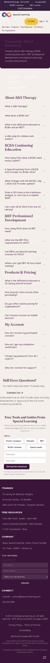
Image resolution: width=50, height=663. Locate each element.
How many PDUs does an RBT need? (25, 230)
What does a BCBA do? (25, 115)
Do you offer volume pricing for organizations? (25, 305)
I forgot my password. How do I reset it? (25, 357)
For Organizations (8, 30)
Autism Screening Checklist (15, 524)
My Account (14, 93)
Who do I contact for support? (25, 368)
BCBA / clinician (14, 447)
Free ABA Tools (9, 518)
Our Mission (38, 27)
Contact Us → (15, 392)
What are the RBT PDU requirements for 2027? (25, 241)
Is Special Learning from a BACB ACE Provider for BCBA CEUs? (25, 171)
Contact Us (26, 548)
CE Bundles (26, 499)
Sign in (42, 21)
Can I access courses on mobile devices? (25, 316)
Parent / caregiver (13, 441)
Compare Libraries (35, 505)
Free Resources (26, 27)
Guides (22, 518)
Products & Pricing (17, 87)
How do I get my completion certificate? (25, 346)
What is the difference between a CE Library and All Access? (25, 282)
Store (31, 21)
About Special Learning (13, 543)
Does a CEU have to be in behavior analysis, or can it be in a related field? (25, 195)
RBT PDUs (13, 82)
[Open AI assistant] (44, 657)
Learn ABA (32, 518)
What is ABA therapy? (25, 106)
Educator (30, 441)
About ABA (13, 76)
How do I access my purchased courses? (25, 334)
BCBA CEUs (31, 76)
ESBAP (16, 548)
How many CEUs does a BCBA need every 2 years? (25, 159)
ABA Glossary (35, 524)
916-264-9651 (8, 602)
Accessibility (25, 630)
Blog (24, 529)
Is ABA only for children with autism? (25, 137)
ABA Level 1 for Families (13, 505)
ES (47, 21)
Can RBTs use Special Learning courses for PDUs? (25, 253)
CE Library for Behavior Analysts (17, 494)
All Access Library (10, 499)
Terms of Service (32, 625)
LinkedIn (6, 596)
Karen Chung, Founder (36, 543)
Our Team (7, 548)
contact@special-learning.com (26, 596)
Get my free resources (17, 467)
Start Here (6, 27)
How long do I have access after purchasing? (25, 293)
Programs (15, 27)
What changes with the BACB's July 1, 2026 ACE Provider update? (25, 182)
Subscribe (25, 583)
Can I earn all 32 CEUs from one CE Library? (25, 208)
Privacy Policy (15, 625)
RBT (42, 441)
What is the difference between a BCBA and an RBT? (25, 126)
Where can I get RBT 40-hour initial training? (25, 264)
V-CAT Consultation (25, 8)
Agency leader (36, 447)
